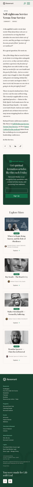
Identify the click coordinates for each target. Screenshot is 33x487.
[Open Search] (25, 3)
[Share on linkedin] (15, 146)
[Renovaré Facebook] (5, 481)
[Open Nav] (28, 3)
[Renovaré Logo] (8, 3)
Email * (7, 187)
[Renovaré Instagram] (10, 481)
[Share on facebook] (5, 146)
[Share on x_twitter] (10, 146)
